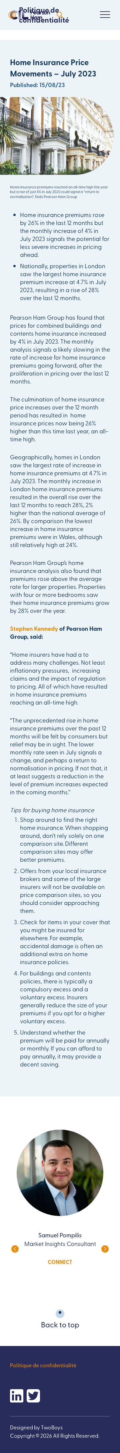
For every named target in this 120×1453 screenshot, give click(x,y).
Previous (15, 1249)
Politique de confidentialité (44, 15)
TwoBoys (52, 1427)
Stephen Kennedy (34, 628)
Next (105, 1249)
